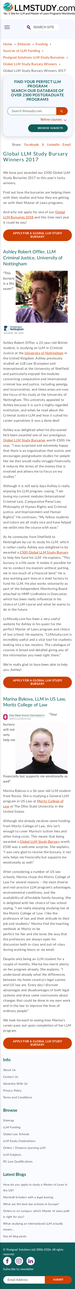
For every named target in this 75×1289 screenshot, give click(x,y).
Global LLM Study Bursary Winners (30, 64)
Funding (42, 44)
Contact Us (10, 1077)
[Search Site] (29, 27)
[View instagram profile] (19, 1260)
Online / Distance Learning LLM (24, 1148)
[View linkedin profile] (30, 1260)
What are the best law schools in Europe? (31, 1204)
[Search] (62, 111)
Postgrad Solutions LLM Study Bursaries (33, 57)
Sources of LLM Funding (21, 51)
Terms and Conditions (17, 1097)
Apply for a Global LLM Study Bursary (37, 235)
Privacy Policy (12, 1090)
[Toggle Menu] (7, 27)
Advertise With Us (15, 1083)
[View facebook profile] (7, 1260)
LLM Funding (12, 1127)
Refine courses (51, 119)
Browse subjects (50, 128)
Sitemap (8, 1120)
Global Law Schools (16, 1134)
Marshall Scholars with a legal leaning (28, 1197)
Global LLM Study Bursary (40, 841)
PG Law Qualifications (18, 1161)
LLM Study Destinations (19, 1141)
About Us (9, 1070)
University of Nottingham (44, 353)
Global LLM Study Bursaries (24, 440)
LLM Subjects (12, 1154)
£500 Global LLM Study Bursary (44, 552)
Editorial (24, 44)
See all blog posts (14, 1236)
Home (7, 44)
